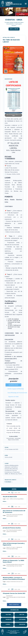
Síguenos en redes (13, 396)
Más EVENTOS (14, 604)
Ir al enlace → (9, 482)
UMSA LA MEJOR (14, 29)
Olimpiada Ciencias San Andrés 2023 (14, 593)
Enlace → (5, 501)
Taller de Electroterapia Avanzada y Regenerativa (14, 544)
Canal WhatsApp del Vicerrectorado (14, 392)
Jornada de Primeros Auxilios (12, 528)
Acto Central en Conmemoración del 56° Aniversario (14, 511)
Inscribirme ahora (13, 385)
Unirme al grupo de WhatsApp (14, 388)
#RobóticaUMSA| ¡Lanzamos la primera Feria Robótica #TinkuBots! (14, 578)
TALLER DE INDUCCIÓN (10, 496)
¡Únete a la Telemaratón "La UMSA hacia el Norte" (13, 561)
